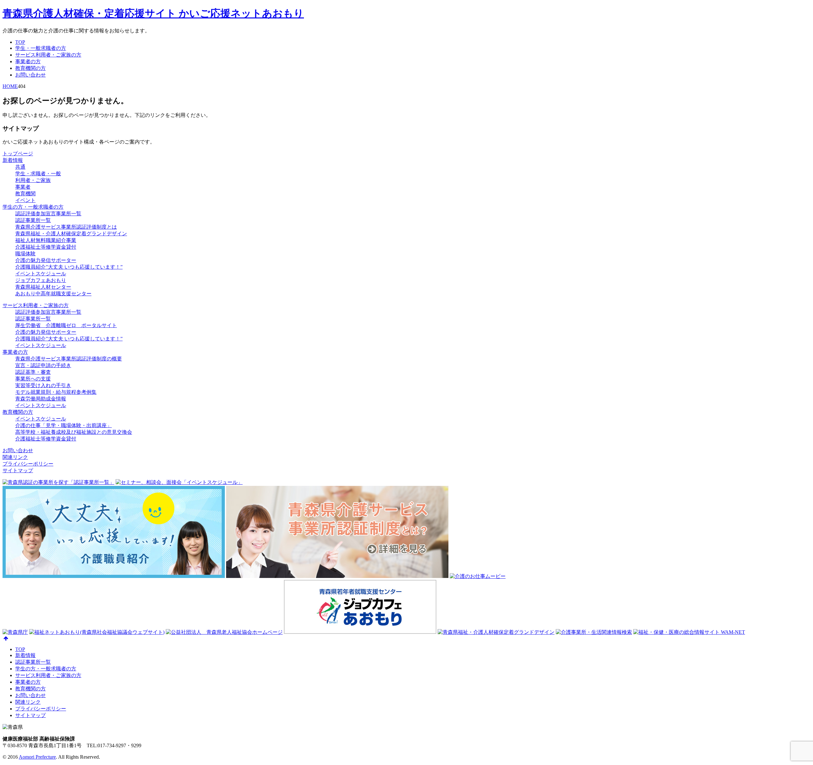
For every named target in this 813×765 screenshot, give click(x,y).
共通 (20, 167)
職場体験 (25, 253)
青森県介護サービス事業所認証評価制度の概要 (68, 358)
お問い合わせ (30, 74)
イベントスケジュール (40, 273)
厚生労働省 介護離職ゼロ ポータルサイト (66, 325)
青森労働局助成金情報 (40, 398)
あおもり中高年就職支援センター (53, 293)
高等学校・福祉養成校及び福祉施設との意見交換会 (73, 432)
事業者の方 (28, 61)
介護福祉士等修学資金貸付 (45, 247)
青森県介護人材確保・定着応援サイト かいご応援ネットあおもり (153, 13)
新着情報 (13, 160)
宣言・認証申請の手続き (43, 365)
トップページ (18, 153)
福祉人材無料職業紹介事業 (45, 240)
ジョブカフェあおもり (40, 280)
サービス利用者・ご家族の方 (48, 54)
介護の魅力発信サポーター (45, 260)
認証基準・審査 (33, 372)
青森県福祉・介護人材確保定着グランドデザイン (71, 233)
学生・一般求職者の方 (40, 48)
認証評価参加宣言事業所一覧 (48, 213)
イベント (25, 200)
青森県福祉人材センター (43, 287)
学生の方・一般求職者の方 (33, 207)
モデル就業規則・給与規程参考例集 (56, 392)
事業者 (22, 187)
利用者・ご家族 (33, 180)
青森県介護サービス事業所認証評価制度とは (66, 227)
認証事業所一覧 (33, 220)
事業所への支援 (33, 378)
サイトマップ (18, 470)
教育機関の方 (30, 68)
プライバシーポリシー (28, 463)
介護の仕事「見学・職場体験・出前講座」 (63, 425)
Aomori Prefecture (37, 757)
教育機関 (25, 193)
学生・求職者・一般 (38, 173)
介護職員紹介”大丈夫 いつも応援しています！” (69, 267)
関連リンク (15, 457)
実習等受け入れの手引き (43, 385)
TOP (20, 42)
